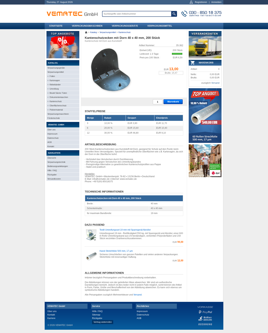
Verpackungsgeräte (125, 26)
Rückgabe (52, 175)
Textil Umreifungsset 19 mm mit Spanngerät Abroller (125, 230)
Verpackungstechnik (56, 162)
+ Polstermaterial (55, 110)
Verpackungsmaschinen (87, 26)
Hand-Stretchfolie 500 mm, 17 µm (116, 251)
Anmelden (216, 2)
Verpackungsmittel (159, 26)
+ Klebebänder (54, 84)
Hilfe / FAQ (52, 170)
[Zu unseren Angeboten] (62, 57)
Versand (137, 294)
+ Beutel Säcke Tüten (57, 93)
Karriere (51, 318)
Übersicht (51, 158)
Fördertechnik (53, 118)
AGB (49, 142)
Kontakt (50, 146)
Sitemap (96, 314)
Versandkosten (54, 179)
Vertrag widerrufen (103, 322)
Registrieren (201, 2)
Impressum (52, 134)
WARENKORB (206, 62)
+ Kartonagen (53, 80)
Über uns (51, 129)
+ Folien (51, 76)
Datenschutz (53, 138)
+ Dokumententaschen (57, 97)
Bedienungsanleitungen (57, 166)
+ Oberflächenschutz (57, 105)
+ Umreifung (53, 89)
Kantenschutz (125, 32)
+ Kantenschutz (54, 101)
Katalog (93, 32)
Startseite (56, 26)
